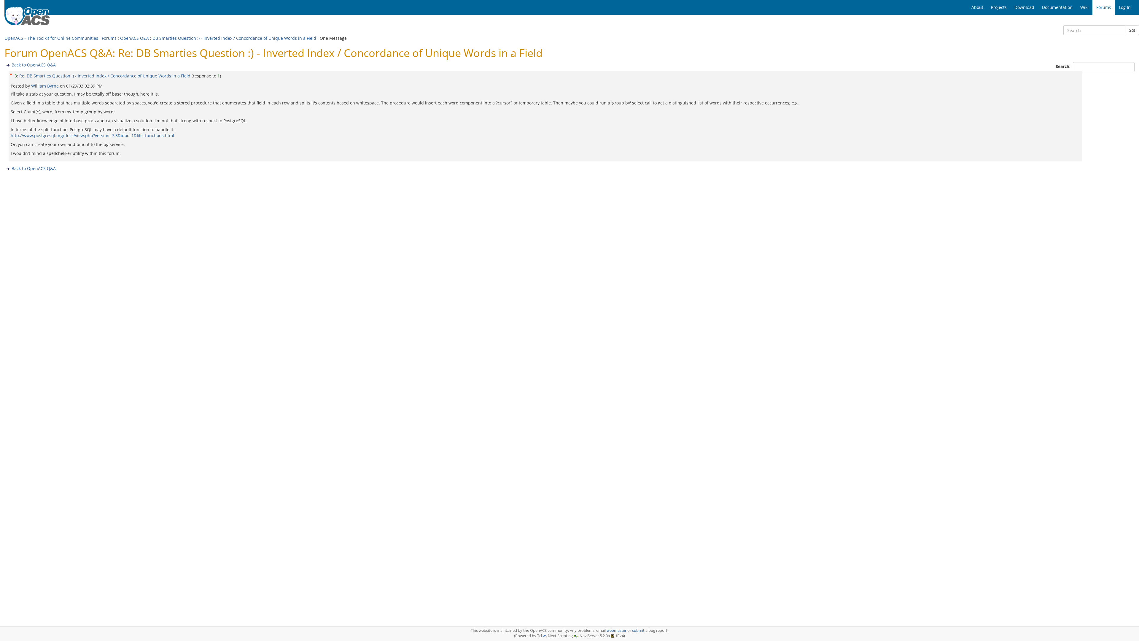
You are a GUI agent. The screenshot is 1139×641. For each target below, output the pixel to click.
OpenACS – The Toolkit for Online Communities (51, 38)
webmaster (616, 630)
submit (638, 630)
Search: (1064, 66)
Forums (109, 38)
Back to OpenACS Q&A (34, 65)
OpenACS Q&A (134, 38)
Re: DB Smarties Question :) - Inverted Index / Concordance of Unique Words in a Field (104, 76)
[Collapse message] (11, 73)
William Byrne (45, 86)
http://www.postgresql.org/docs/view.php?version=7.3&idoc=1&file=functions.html (92, 135)
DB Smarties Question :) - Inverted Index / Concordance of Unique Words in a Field (234, 38)
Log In (1125, 7)
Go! (1132, 30)
